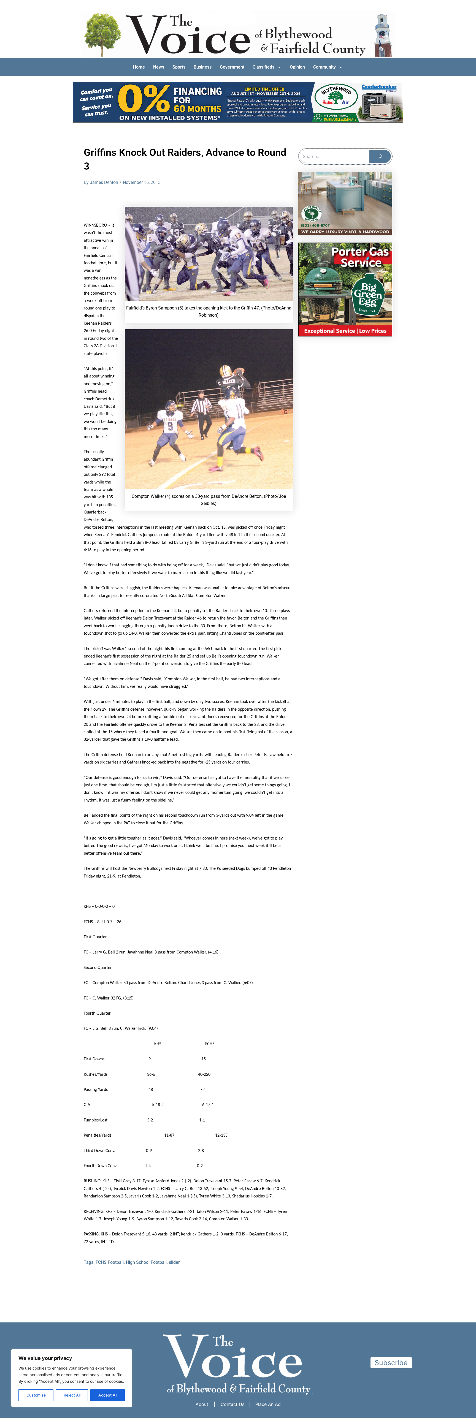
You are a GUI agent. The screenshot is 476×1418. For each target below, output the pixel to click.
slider (174, 1262)
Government (232, 67)
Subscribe (391, 1363)
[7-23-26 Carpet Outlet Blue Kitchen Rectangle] (345, 203)
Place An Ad (268, 1404)
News (158, 67)
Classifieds (263, 67)
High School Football (146, 1262)
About (202, 1404)
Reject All (72, 1395)
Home (139, 67)
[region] (71, 1378)
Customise (36, 1395)
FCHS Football (110, 1262)
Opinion (297, 67)
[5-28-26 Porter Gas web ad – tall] (345, 289)
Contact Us (232, 1404)
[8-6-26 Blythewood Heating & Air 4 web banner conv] (238, 101)
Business (203, 67)
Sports (178, 67)
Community (324, 67)
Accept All (107, 1395)
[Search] (380, 156)
